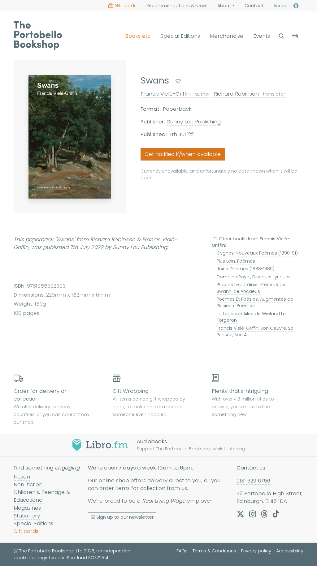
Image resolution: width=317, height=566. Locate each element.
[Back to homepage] (38, 35)
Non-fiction (28, 484)
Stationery (27, 515)
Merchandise (226, 36)
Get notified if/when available (183, 154)
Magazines (27, 508)
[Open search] (281, 36)
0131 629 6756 (253, 480)
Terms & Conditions (214, 551)
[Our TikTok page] (276, 513)
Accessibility (289, 551)
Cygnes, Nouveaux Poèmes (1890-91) (257, 253)
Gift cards (126, 5)
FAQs (182, 551)
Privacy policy (256, 551)
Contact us (251, 467)
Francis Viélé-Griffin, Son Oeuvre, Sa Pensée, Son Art (255, 331)
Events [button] (261, 36)
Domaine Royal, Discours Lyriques (254, 277)
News (176, 5)
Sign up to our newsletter (125, 517)
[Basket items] (295, 36)
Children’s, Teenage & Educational (42, 496)
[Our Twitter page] (240, 513)
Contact (254, 5)
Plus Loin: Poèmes (236, 261)
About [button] (224, 5)
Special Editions (180, 36)
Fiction (22, 476)
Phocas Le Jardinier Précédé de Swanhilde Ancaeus (251, 287)
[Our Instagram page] (252, 513)
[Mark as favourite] (178, 81)
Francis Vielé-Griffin (175, 93)
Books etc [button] (137, 36)
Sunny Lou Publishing (194, 121)
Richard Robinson (248, 93)
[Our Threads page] (264, 513)
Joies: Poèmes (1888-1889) (246, 269)
